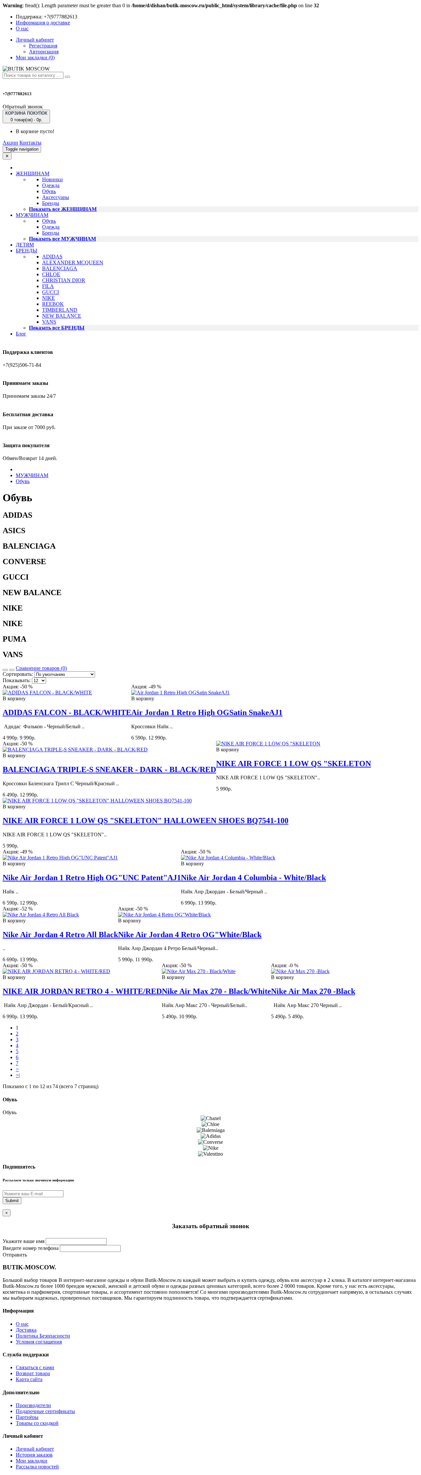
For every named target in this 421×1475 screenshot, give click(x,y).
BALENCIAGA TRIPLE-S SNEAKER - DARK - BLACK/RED (109, 769)
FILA (48, 286)
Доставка (26, 1330)
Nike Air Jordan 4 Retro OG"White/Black (189, 934)
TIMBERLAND (59, 310)
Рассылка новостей (37, 1466)
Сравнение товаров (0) (41, 668)
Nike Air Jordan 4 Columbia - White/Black (253, 877)
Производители (33, 1405)
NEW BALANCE (61, 316)
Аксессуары (55, 197)
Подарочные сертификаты (45, 1411)
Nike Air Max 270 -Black (313, 991)
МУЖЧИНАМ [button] (32, 215)
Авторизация (44, 51)
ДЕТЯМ (25, 244)
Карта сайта (29, 1379)
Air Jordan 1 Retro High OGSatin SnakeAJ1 (207, 712)
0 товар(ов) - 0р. (26, 116)
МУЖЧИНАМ (32, 475)
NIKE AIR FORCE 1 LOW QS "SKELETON (293, 763)
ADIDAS (52, 256)
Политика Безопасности (43, 1336)
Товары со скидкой (37, 1423)
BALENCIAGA (59, 268)
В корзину (14, 698)
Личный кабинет (35, 1449)
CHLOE (51, 274)
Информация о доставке (43, 22)
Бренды (50, 203)
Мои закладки (31, 1460)
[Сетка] (11, 670)
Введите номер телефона (31, 1248)
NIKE (48, 298)
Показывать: (17, 680)
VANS (49, 322)
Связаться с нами (35, 1367)
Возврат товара (33, 1373)
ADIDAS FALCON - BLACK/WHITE (67, 712)
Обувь (49, 191)
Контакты (30, 142)
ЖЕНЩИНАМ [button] (32, 173)
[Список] (5, 670)
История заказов (34, 1455)
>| (18, 1075)
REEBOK (53, 304)
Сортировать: (18, 674)
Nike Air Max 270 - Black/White (216, 991)
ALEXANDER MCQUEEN (72, 262)
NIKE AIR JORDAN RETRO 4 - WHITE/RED (82, 991)
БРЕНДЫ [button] (26, 250)
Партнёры (27, 1417)
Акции (10, 142)
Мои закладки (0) (35, 57)
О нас (22, 28)
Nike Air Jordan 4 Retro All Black (60, 934)
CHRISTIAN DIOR (63, 280)
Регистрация (43, 45)
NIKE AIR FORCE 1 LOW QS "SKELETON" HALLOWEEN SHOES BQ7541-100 (145, 820)
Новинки (52, 179)
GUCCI (50, 292)
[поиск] (67, 77)
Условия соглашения (39, 1342)
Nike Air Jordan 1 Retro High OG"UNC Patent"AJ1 (92, 877)
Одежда (51, 185)
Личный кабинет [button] (35, 40)
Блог (21, 333)
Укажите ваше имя (23, 1241)
